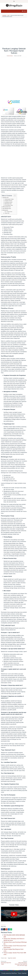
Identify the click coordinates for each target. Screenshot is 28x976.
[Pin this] (6, 929)
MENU (25, 11)
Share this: (7, 213)
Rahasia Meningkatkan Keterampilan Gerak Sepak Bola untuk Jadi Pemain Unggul (21, 963)
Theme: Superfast (22, 973)
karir (5, 958)
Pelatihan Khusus (8, 200)
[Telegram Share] (9, 929)
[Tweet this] (4, 929)
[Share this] (2, 929)
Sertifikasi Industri (8, 202)
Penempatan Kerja (9, 205)
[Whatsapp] (11, 929)
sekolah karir (6, 197)
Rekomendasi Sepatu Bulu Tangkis (6, 963)
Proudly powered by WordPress (9, 973)
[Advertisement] (14, 33)
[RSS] (14, 1)
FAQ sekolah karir (7, 206)
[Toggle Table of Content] (14, 195)
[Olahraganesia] (14, 5)
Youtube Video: (9, 211)
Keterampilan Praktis (9, 199)
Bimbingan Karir (8, 203)
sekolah (14, 958)
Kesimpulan (5, 210)
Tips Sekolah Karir (7, 208)
